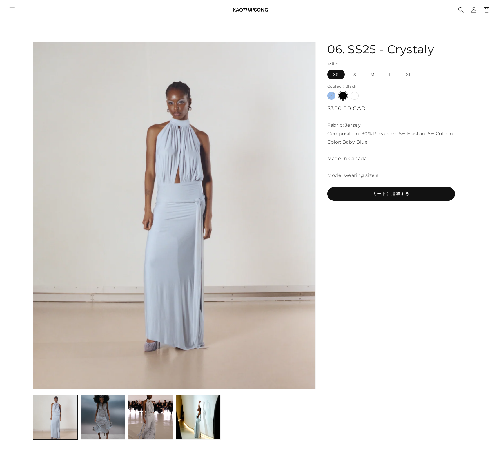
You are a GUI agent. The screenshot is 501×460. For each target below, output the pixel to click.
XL (408, 74)
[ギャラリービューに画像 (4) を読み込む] (198, 417)
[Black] (343, 96)
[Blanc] (355, 96)
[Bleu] (331, 96)
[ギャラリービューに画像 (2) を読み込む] (103, 417)
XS (336, 74)
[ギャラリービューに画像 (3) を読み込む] (150, 417)
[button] (12, 9)
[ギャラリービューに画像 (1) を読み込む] (55, 417)
